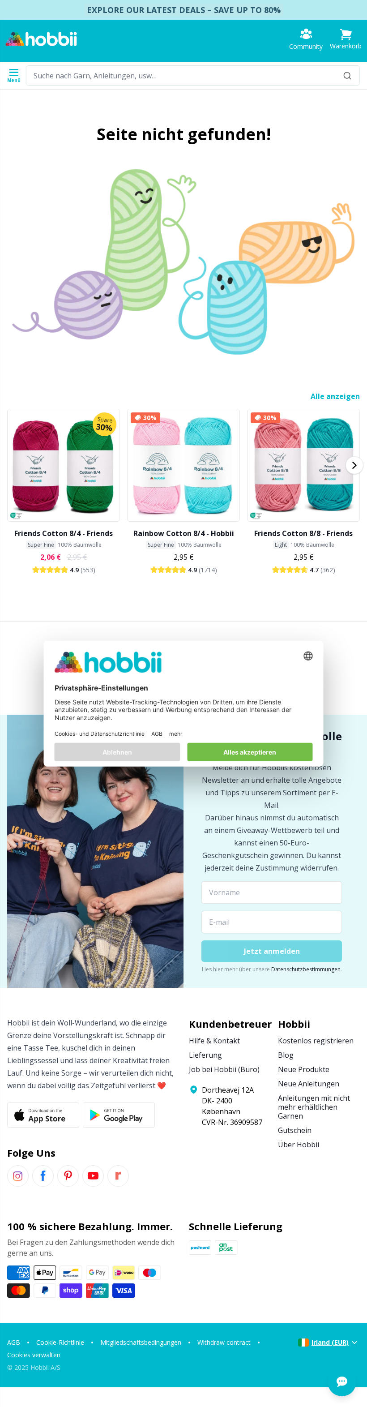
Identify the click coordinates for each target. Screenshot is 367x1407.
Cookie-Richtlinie (60, 1342)
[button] (346, 39)
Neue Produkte (303, 1069)
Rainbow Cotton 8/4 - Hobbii (183, 533)
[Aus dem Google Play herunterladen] (119, 1115)
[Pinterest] (68, 1176)
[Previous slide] (12, 465)
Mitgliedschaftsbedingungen (140, 1342)
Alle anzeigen (335, 396)
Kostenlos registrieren (316, 1041)
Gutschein (295, 1130)
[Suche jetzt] (347, 75)
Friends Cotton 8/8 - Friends (303, 533)
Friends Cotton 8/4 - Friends (63, 533)
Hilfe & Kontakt (214, 1041)
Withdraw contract (224, 1342)
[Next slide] (354, 465)
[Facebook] (43, 1176)
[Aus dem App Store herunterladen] (43, 1115)
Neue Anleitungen (308, 1084)
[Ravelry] (118, 1176)
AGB (13, 1342)
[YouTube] (93, 1176)
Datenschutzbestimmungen (306, 969)
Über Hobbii (298, 1145)
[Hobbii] (41, 39)
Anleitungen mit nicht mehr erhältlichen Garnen (314, 1107)
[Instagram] (18, 1176)
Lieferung (205, 1055)
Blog (286, 1055)
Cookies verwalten (33, 1355)
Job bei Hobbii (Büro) (224, 1069)
